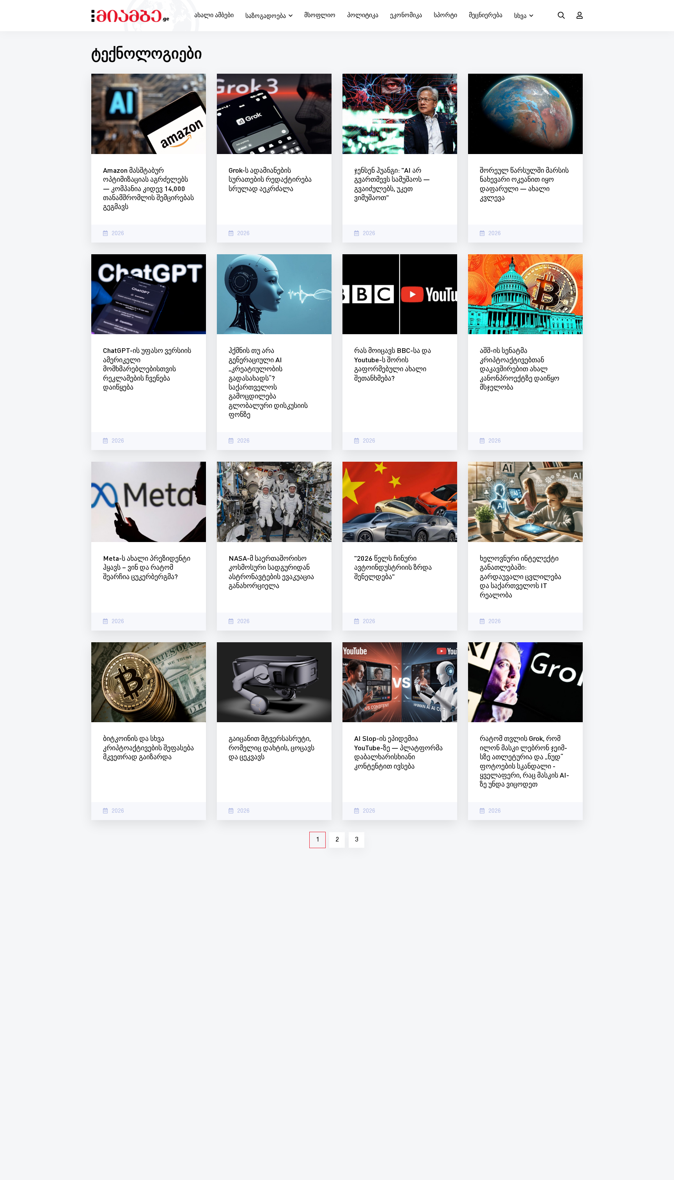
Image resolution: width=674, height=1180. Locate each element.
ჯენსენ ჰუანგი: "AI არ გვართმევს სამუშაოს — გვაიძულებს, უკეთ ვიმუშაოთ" (392, 184)
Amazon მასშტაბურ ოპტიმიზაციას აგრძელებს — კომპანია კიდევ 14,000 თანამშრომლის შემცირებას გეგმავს (148, 188)
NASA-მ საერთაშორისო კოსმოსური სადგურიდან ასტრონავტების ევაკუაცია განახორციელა (271, 572)
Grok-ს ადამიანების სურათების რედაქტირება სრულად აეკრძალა (270, 179)
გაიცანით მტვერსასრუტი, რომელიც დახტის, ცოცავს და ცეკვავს (271, 747)
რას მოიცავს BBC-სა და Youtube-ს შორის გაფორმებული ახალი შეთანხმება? (392, 364)
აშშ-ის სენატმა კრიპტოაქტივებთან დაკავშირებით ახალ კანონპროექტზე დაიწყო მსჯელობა (519, 368)
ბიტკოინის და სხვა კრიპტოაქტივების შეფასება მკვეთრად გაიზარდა (148, 747)
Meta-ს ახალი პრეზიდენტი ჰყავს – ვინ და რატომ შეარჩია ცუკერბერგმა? (146, 567)
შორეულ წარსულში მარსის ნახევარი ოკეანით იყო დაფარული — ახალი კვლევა (524, 184)
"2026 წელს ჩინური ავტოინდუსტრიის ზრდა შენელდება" (393, 567)
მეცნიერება (485, 15)
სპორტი (445, 15)
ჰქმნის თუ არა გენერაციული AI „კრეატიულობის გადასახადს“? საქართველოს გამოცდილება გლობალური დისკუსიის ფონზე (268, 382)
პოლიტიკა (362, 15)
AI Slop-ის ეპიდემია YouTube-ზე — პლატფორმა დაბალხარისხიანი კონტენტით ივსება (398, 752)
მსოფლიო (319, 15)
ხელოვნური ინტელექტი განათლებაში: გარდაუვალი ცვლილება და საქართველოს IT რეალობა (520, 576)
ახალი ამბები (214, 15)
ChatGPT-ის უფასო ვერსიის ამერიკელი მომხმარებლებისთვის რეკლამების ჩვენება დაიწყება (147, 368)
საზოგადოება (265, 16)
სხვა (520, 16)
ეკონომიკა (406, 15)
